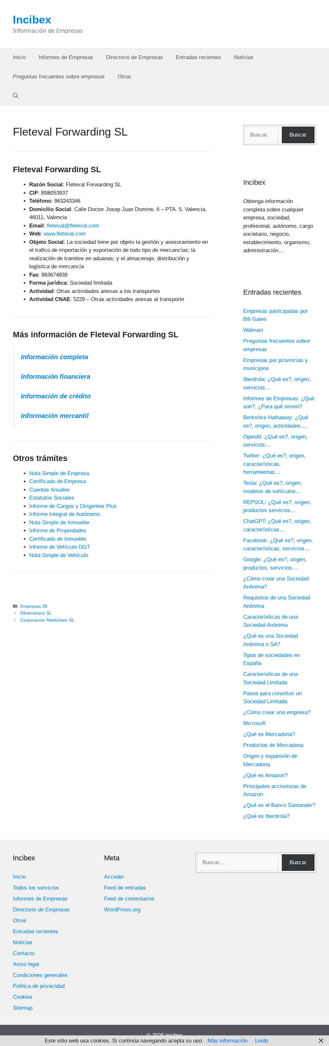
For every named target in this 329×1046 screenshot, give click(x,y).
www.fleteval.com (65, 234)
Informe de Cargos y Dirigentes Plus (73, 506)
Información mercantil (55, 415)
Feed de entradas (125, 888)
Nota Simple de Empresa (59, 473)
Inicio (19, 57)
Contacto (23, 953)
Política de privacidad (39, 986)
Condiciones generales (40, 975)
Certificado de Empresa (57, 481)
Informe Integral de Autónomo (64, 514)
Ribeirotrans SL (36, 613)
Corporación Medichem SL (47, 620)
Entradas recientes (198, 57)
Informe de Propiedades (57, 530)
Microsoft (254, 723)
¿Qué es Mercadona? (269, 734)
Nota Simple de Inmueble (59, 522)
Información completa (54, 356)
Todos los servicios (36, 888)
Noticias (243, 57)
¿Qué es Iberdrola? (266, 816)
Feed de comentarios (129, 899)
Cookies (22, 997)
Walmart (253, 330)
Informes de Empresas (66, 57)
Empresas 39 (33, 606)
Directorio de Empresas (134, 57)
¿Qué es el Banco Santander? (279, 805)
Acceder (114, 877)
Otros (124, 77)
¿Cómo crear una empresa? (276, 712)
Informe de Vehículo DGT (59, 547)
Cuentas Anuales (49, 490)
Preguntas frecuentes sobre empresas (59, 77)
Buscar (298, 135)
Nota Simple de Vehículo (58, 555)
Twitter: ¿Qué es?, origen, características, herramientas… (274, 464)
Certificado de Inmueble (57, 539)
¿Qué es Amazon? (265, 775)
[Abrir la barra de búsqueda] (15, 96)
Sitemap (22, 1008)
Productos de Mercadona (273, 745)
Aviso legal (26, 964)
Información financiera (55, 376)
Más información (227, 1041)
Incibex (32, 19)
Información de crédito (56, 396)
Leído (261, 1041)
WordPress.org (122, 910)
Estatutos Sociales (51, 498)
